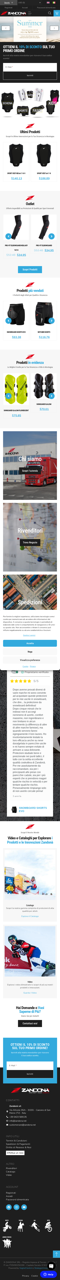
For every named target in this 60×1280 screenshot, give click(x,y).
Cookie (25, 666)
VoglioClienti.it (25, 1257)
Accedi (25, 7)
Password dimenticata (46, 7)
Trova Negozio (30, 531)
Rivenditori (11, 1157)
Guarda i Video (30, 982)
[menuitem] (48, 2)
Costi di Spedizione (30, 603)
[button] (30, 13)
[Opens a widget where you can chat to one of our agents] (48, 1274)
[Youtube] (24, 1196)
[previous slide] (6, 28)
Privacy (33, 666)
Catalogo (10, 1160)
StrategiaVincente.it (43, 1257)
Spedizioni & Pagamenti (18, 1133)
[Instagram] (16, 1196)
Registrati (8, 7)
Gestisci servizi (29, 635)
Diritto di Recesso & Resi (18, 1136)
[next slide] (54, 28)
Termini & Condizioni (16, 1129)
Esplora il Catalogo (30, 905)
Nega (30, 651)
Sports (7, 2)
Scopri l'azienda (30, 459)
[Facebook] (9, 1196)
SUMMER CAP (27, 798)
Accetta (30, 643)
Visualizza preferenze (30, 660)
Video (9, 1164)
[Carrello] (57, 13)
